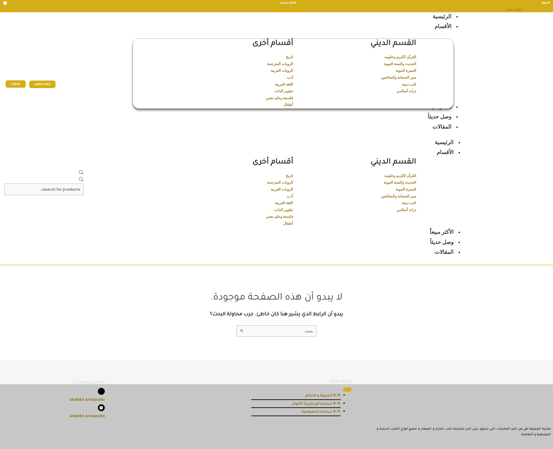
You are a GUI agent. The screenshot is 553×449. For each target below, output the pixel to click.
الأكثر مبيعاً (442, 232)
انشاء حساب (288, 3)
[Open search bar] (81, 173)
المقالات (444, 252)
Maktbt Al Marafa (87, 399)
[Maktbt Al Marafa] (101, 391)
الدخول (545, 3)
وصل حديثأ (442, 242)
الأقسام (445, 152)
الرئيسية (444, 142)
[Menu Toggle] (347, 389)
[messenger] (5, 3)
